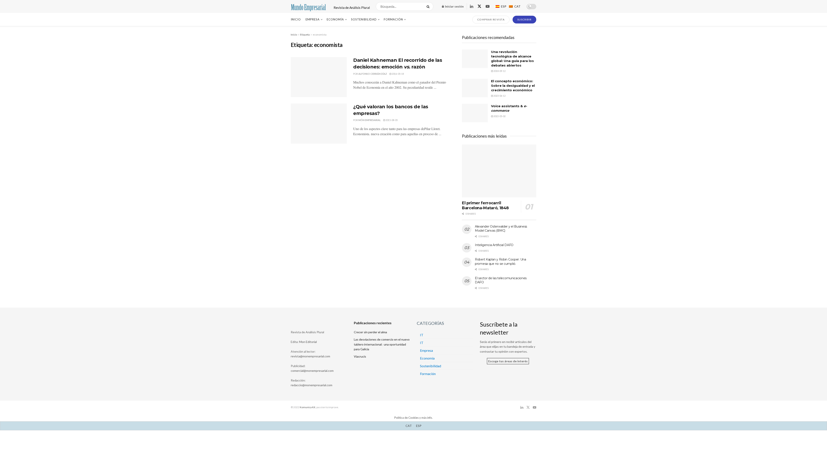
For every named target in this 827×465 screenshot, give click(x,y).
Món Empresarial (369, 120)
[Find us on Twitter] (479, 6)
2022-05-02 (499, 116)
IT (421, 335)
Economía (335, 19)
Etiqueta (305, 34)
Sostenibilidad (364, 19)
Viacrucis (360, 356)
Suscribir (524, 19)
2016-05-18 (397, 73)
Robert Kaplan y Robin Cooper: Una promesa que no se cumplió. (500, 261)
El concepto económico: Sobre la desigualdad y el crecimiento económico (513, 85)
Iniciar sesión (454, 6)
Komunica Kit (307, 407)
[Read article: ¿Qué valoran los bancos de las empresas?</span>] (319, 124)
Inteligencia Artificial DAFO (494, 245)
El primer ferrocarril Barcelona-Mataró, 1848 (485, 205)
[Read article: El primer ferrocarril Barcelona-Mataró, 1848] (499, 171)
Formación (393, 19)
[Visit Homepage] (308, 6)
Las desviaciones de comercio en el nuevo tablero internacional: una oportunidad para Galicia (382, 344)
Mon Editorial (308, 342)
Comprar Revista (491, 19)
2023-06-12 (499, 95)
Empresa (313, 19)
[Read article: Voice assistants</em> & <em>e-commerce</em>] (475, 113)
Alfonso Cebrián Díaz (372, 73)
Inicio (296, 19)
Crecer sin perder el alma (370, 332)
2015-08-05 (391, 120)
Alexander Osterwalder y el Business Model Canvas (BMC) (501, 229)
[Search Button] (428, 6)
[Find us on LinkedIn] (471, 6)
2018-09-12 (499, 71)
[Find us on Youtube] (488, 6)
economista (319, 34)
